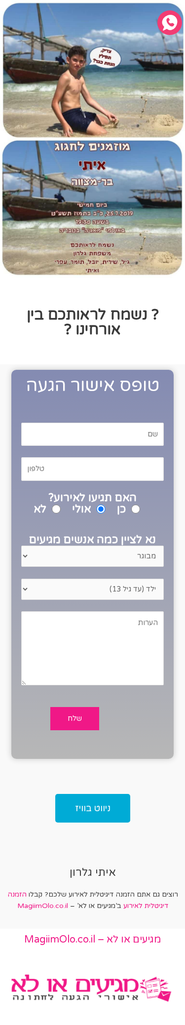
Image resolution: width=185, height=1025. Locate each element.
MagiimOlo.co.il (42, 906)
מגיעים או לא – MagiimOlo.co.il (92, 940)
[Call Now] (169, 22)
